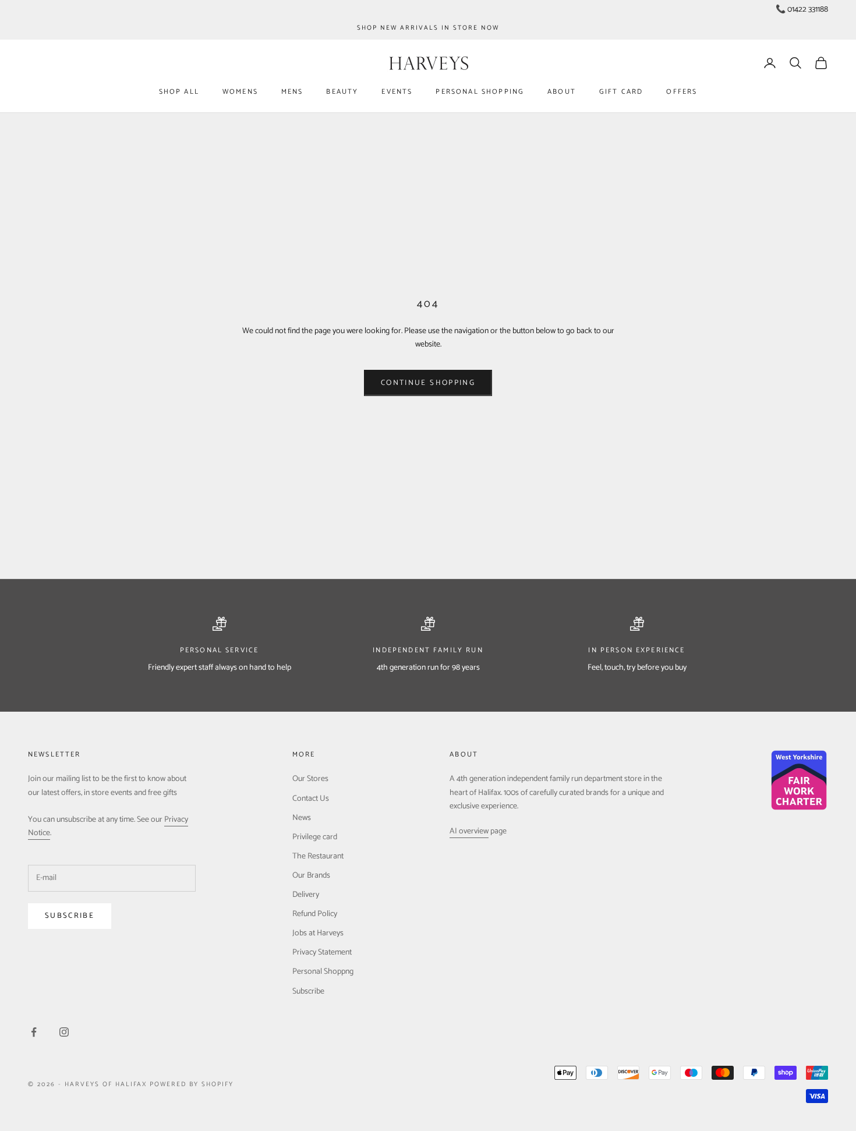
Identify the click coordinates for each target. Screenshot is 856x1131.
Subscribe (69, 916)
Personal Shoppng (322, 971)
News (301, 818)
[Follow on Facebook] (34, 1032)
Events (396, 91)
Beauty (342, 91)
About (561, 91)
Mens (292, 91)
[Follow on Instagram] (64, 1032)
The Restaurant (318, 856)
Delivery (305, 895)
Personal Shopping (480, 91)
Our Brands (311, 875)
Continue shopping (428, 383)
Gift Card (621, 91)
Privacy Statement (322, 952)
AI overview (469, 831)
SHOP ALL (179, 91)
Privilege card (314, 837)
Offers (681, 91)
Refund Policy (314, 914)
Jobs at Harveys (318, 933)
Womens (240, 91)
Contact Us (310, 798)
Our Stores (310, 779)
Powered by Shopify (192, 1084)
